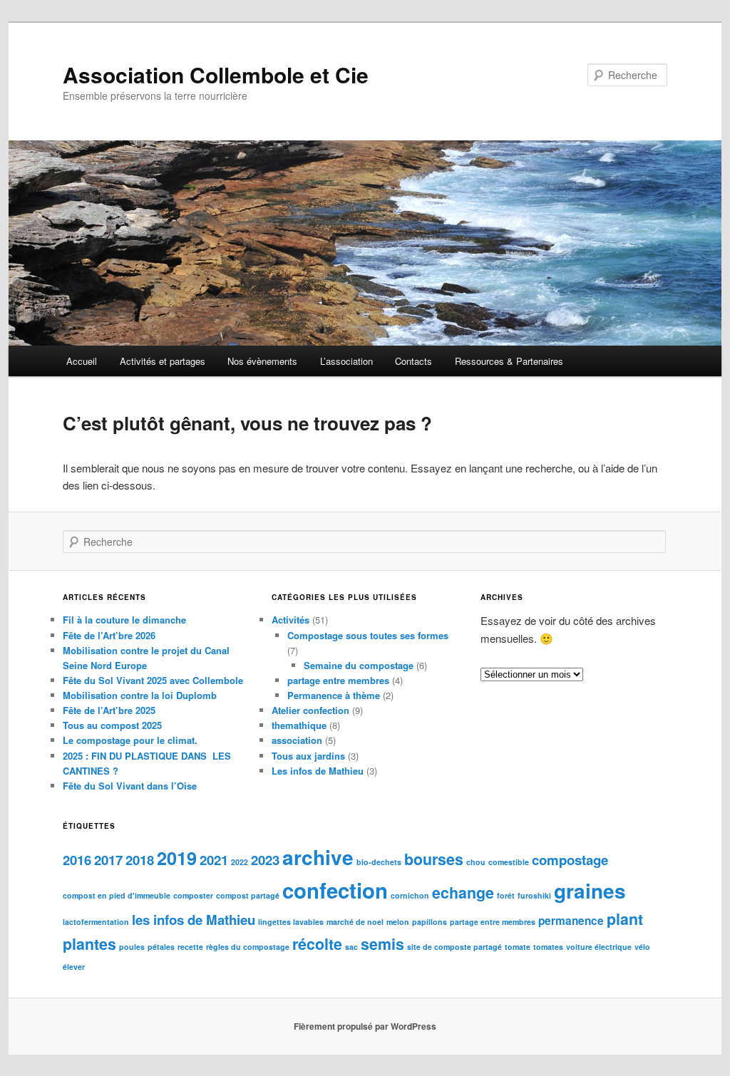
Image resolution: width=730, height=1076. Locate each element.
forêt (506, 895)
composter (193, 895)
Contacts (413, 361)
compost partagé (247, 895)
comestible (508, 862)
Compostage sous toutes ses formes (367, 635)
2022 (239, 862)
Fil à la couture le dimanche (124, 619)
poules (132, 946)
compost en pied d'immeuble (116, 895)
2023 (265, 859)
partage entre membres (338, 680)
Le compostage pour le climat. (130, 740)
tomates (548, 946)
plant (625, 919)
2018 (139, 859)
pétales (161, 946)
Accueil (81, 361)
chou (475, 862)
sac (351, 946)
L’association (346, 361)
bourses (433, 859)
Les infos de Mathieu (318, 770)
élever (74, 966)
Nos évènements (262, 361)
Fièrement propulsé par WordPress (365, 1026)
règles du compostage (247, 946)
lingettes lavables (291, 921)
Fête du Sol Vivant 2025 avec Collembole (153, 680)
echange (463, 892)
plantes (89, 944)
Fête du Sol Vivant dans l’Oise (130, 785)
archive (318, 856)
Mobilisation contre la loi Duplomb (140, 695)
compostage (570, 859)
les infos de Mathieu (193, 919)
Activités (290, 619)
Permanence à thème (333, 695)
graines (590, 890)
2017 (108, 859)
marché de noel (355, 921)
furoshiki (534, 895)
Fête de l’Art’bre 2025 (109, 710)
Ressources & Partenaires (509, 361)
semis (382, 944)
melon (397, 921)
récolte (317, 944)
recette (190, 946)
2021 (214, 859)
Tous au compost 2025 (112, 725)
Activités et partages (162, 361)
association (297, 740)
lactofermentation (96, 921)
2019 (177, 858)
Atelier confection (310, 710)
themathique (299, 725)
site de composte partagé (454, 946)
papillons (429, 921)
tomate (517, 946)
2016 (77, 859)
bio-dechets (378, 862)
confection (335, 890)
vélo (642, 946)
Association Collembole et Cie (216, 74)
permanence (571, 920)
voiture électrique (599, 946)
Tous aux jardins (308, 755)
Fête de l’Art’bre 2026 (109, 635)
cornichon (410, 895)
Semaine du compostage (358, 665)
